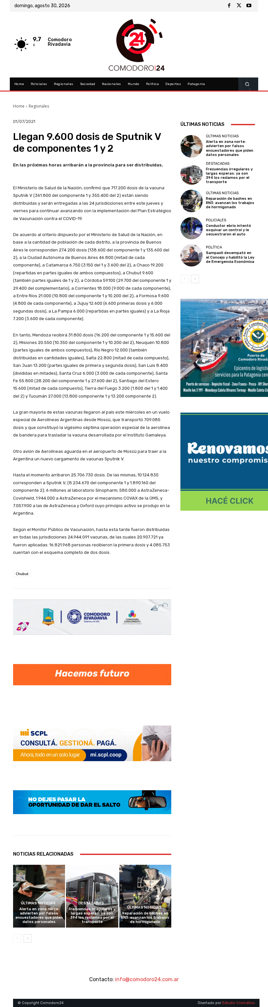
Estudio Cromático (238, 1003)
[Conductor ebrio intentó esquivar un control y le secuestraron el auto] (191, 228)
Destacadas (91, 903)
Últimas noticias (38, 903)
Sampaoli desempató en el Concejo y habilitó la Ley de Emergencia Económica (230, 257)
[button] (247, 84)
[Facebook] (229, 6)
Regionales (39, 106)
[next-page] (28, 938)
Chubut (22, 573)
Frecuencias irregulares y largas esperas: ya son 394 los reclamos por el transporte (92, 915)
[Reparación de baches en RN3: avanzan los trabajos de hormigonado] (145, 896)
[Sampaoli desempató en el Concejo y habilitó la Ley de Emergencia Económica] (191, 255)
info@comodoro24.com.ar (147, 979)
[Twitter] (239, 6)
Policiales (216, 220)
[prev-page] (17, 938)
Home (19, 106)
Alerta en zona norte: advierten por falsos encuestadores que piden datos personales (39, 915)
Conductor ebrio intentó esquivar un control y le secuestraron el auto (228, 230)
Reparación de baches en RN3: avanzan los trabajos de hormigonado (145, 917)
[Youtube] (249, 6)
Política (214, 247)
